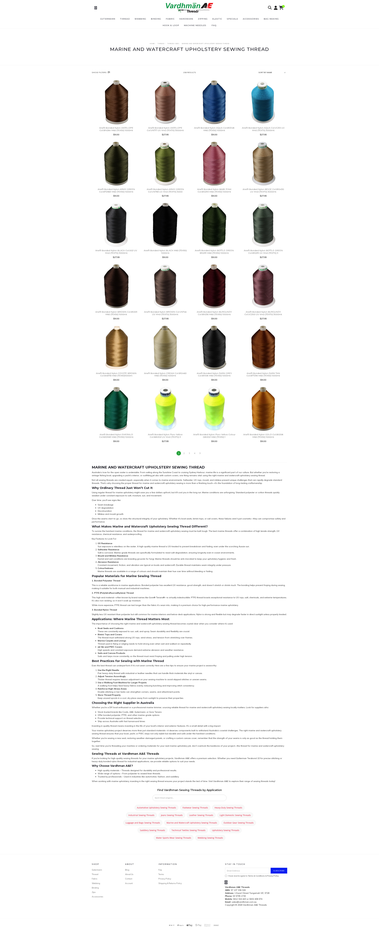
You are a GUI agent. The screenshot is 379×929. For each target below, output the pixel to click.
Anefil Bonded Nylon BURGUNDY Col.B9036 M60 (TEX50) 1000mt (214, 313)
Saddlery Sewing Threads (152, 830)
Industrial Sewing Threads (141, 815)
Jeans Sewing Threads (172, 815)
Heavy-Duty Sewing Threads (228, 807)
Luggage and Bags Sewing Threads (143, 822)
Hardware (186, 19)
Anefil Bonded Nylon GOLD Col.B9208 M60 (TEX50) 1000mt (263, 435)
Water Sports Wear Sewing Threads (173, 837)
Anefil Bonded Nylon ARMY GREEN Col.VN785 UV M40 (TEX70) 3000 (165, 190)
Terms (161, 874)
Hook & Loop (171, 25)
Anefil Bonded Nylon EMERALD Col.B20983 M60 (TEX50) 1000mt (116, 435)
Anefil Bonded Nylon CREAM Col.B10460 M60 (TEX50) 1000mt (165, 374)
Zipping (203, 19)
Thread (125, 19)
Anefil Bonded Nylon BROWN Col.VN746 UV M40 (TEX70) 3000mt (165, 313)
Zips (94, 892)
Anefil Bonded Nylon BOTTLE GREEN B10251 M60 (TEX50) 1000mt (214, 251)
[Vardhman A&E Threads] (189, 7)
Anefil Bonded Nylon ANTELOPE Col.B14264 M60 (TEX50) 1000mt (116, 129)
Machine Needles (195, 25)
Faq (160, 870)
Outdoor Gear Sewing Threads (239, 822)
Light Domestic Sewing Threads (235, 815)
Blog (127, 870)
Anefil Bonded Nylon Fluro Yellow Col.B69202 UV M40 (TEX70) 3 (165, 435)
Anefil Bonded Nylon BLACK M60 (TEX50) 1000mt (165, 251)
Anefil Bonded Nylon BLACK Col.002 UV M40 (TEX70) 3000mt (116, 251)
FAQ (214, 25)
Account (129, 883)
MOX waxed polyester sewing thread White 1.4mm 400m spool (25, 917)
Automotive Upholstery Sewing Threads (156, 807)
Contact (128, 879)
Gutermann (107, 19)
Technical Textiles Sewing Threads (188, 830)
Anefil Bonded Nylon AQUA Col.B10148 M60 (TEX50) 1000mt (214, 129)
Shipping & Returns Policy (170, 883)
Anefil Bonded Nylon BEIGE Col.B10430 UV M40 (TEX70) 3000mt (263, 190)
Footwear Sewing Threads (195, 807)
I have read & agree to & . (253, 876)
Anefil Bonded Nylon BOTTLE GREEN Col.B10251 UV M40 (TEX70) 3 (263, 251)
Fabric (170, 19)
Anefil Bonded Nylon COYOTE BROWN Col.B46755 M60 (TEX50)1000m (116, 374)
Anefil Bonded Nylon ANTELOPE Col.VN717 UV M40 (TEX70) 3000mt (165, 129)
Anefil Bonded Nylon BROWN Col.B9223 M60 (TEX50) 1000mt (116, 313)
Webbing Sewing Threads (210, 837)
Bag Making (271, 19)
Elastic (217, 19)
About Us (129, 874)
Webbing (140, 19)
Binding (156, 19)
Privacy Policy (164, 879)
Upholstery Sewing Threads (225, 830)
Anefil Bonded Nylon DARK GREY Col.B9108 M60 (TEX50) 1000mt (214, 374)
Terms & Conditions (256, 876)
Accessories (251, 19)
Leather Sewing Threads (201, 815)
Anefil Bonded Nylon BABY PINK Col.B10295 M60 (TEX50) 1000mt (214, 190)
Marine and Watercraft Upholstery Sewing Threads (192, 822)
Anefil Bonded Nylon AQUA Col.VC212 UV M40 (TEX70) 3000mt (263, 129)
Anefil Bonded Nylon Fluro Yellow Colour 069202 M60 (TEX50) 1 (214, 435)
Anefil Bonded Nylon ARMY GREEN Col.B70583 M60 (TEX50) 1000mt (116, 190)
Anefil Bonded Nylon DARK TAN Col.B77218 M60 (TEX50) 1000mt (263, 374)
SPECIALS (232, 19)
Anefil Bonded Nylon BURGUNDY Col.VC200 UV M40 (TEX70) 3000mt (263, 313)
